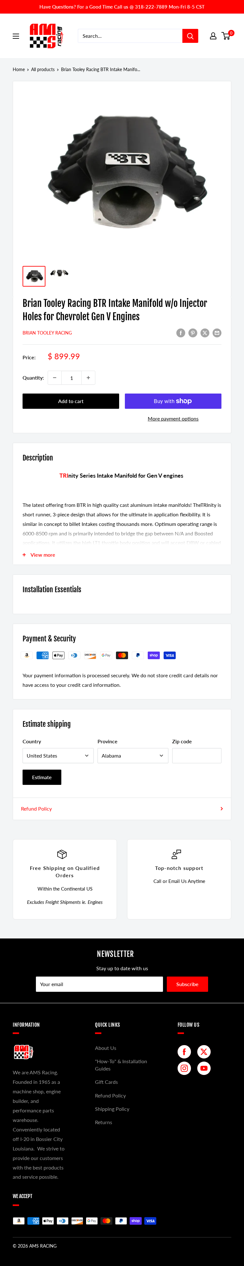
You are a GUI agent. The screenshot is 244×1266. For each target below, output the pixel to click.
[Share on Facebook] (180, 332)
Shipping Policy (112, 1109)
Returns (103, 1122)
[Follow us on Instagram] (186, 1068)
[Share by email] (217, 332)
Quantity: (33, 377)
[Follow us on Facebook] (186, 1051)
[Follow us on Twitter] (205, 1051)
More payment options (173, 418)
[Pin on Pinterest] (192, 332)
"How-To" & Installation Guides (121, 1064)
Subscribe (187, 984)
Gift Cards (106, 1082)
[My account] (213, 35)
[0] (226, 36)
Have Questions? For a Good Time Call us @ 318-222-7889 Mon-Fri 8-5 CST (122, 7)
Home (19, 69)
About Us (105, 1048)
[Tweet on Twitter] (204, 332)
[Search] (190, 36)
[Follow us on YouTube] (205, 1068)
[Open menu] (16, 36)
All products (43, 69)
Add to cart (71, 401)
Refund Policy (36, 808)
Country (32, 741)
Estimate (42, 777)
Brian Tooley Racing (47, 332)
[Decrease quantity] (54, 377)
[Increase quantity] (88, 377)
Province (108, 741)
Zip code (182, 741)
